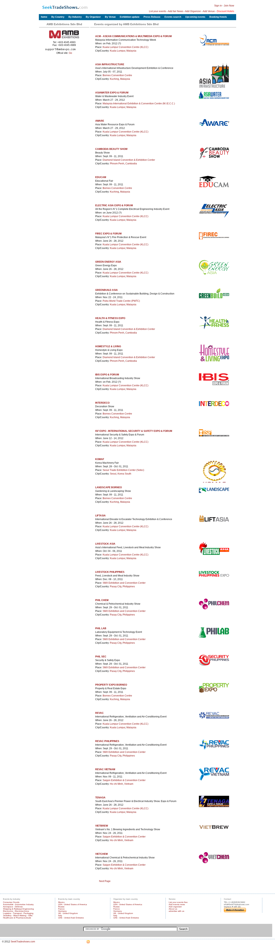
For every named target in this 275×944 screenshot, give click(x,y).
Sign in (218, 5)
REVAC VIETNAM (105, 769)
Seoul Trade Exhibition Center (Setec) (123, 470)
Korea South (124, 473)
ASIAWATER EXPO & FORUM (111, 92)
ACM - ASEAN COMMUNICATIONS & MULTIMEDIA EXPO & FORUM (133, 36)
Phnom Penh (117, 163)
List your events (157, 11)
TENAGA (100, 797)
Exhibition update (130, 17)
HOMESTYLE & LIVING (108, 346)
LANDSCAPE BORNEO (108, 487)
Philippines (129, 586)
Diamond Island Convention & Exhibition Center (129, 160)
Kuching (114, 79)
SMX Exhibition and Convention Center (124, 582)
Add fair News (175, 11)
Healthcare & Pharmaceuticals (17, 918)
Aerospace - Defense (13, 907)
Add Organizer (193, 11)
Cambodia (131, 163)
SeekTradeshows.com (23, 941)
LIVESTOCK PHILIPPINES (109, 572)
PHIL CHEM (102, 600)
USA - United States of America (72, 904)
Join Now (229, 5)
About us (173, 909)
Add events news (177, 904)
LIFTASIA (100, 515)
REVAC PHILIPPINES (107, 741)
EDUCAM (100, 177)
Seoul (113, 473)
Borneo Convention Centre (117, 75)
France (61, 909)
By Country (57, 17)
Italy (60, 915)
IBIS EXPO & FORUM (107, 374)
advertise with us (176, 911)
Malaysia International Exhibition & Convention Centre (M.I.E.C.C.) (139, 103)
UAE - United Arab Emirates (71, 918)
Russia (61, 907)
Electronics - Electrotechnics (16, 911)
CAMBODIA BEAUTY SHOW (111, 149)
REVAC (99, 713)
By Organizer (93, 17)
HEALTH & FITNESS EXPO (110, 318)
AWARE (99, 120)
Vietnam (128, 783)
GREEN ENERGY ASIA (108, 261)
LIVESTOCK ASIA (105, 543)
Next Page (105, 881)
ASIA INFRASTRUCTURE (109, 64)
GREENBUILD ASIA (106, 290)
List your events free (178, 902)
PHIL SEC (100, 656)
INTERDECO (102, 402)
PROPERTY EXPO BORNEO (111, 684)
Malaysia (131, 50)
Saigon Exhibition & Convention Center (124, 780)
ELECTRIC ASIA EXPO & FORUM (114, 205)
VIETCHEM (101, 854)
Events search (172, 17)
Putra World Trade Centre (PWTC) (121, 300)
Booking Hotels (218, 17)
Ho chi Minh (116, 783)
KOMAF (99, 459)
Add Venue (209, 11)
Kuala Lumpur (117, 50)
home (44, 17)
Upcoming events (195, 17)
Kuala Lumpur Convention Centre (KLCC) (125, 47)
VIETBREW (101, 825)
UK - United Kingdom (68, 913)
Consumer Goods (11, 902)
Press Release (152, 17)
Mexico (61, 902)
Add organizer (175, 907)
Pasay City (115, 586)
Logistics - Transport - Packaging (18, 913)
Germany (62, 911)
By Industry (75, 17)
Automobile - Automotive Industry (18, 904)
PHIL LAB (100, 628)
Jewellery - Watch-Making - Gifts (17, 915)
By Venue (110, 17)
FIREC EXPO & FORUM (108, 233)
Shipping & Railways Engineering (18, 909)
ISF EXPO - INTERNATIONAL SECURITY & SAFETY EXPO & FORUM (133, 431)
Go (70, 53)
